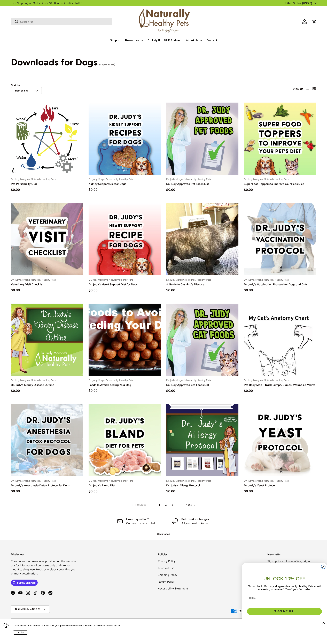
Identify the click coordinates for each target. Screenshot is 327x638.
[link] (139, 505)
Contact (212, 40)
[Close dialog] (323, 567)
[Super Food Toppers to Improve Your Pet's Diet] (280, 139)
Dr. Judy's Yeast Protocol (259, 485)
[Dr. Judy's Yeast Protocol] (280, 440)
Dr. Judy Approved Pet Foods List (187, 184)
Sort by (15, 85)
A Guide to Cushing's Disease (185, 284)
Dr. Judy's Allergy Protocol (183, 485)
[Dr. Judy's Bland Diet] (125, 440)
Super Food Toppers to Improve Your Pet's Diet (274, 184)
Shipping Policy (167, 574)
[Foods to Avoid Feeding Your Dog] (125, 340)
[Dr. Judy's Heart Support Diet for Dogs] (125, 239)
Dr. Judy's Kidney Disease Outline (32, 385)
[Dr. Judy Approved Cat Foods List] (202, 340)
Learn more (99, 625)
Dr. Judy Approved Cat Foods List (187, 385)
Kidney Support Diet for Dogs (107, 184)
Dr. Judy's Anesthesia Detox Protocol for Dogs (40, 485)
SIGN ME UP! (284, 611)
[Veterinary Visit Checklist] (47, 239)
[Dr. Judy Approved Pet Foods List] (202, 139)
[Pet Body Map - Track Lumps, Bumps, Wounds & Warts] (280, 340)
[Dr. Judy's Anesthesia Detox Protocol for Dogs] (47, 440)
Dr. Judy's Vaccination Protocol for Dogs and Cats (276, 284)
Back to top (163, 533)
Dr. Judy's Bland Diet (102, 485)
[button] (314, 21)
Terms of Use (166, 568)
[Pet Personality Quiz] (47, 139)
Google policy (113, 625)
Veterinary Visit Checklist (27, 284)
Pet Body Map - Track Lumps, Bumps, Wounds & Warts (279, 385)
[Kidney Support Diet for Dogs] (125, 139)
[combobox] (61, 21)
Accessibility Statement (173, 588)
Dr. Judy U (153, 40)
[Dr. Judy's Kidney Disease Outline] (47, 340)
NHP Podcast (173, 40)
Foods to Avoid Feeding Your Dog (110, 385)
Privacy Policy (167, 561)
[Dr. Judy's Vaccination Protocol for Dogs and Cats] (280, 239)
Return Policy (166, 581)
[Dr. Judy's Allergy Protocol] (202, 440)
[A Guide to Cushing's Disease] (202, 239)
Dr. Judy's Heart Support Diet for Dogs (113, 284)
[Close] (323, 622)
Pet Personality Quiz (24, 184)
